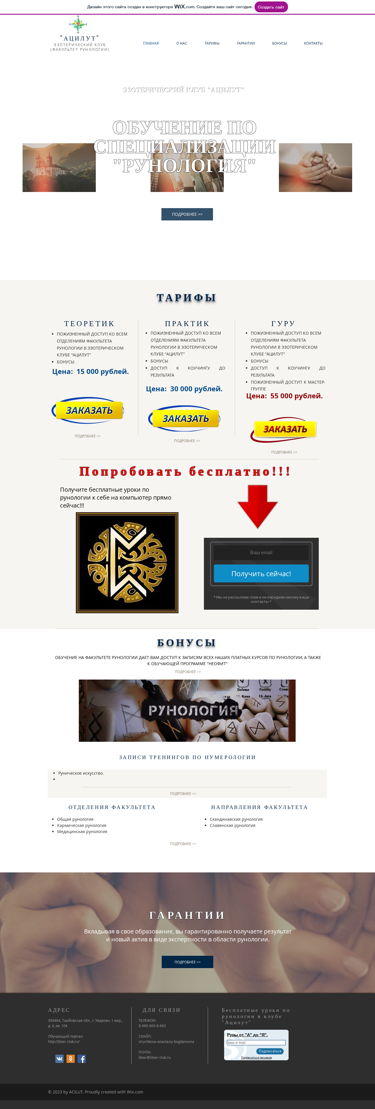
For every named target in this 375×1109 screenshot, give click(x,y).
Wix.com (135, 1092)
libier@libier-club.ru (155, 1057)
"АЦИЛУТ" (80, 38)
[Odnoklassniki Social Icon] (71, 1059)
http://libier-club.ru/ (63, 1041)
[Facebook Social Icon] (82, 1059)
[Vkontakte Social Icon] (59, 1059)
